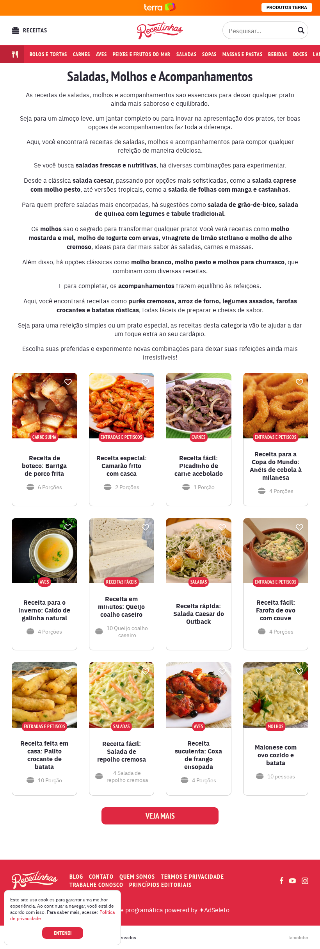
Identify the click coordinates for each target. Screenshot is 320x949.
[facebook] (281, 880)
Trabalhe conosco (96, 885)
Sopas (209, 54)
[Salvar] (68, 382)
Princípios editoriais (160, 885)
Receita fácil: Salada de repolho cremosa (121, 751)
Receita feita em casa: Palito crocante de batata (44, 755)
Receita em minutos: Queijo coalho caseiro (121, 606)
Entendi (62, 933)
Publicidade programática (127, 909)
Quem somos (137, 876)
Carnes (81, 54)
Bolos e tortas (49, 54)
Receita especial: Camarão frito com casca (121, 465)
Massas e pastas (242, 54)
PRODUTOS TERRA (287, 7)
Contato (101, 876)
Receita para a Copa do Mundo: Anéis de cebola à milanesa (276, 465)
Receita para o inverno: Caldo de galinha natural (44, 610)
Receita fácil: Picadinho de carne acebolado (198, 465)
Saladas (186, 54)
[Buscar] (301, 30)
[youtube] (292, 880)
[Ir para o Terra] (160, 7)
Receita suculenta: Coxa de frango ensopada (198, 755)
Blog (76, 876)
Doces (300, 54)
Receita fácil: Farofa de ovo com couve (275, 610)
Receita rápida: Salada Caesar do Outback (198, 613)
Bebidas (277, 54)
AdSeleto (216, 909)
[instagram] (305, 881)
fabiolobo (298, 937)
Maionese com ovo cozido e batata (276, 755)
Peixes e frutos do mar (142, 54)
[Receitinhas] (160, 30)
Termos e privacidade (192, 876)
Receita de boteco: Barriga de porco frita (44, 465)
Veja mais (160, 816)
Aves (101, 54)
